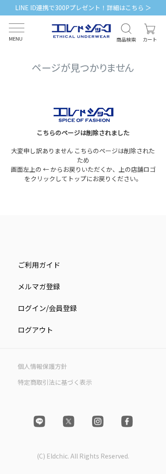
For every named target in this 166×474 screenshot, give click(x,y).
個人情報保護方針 (42, 366)
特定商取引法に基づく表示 (55, 382)
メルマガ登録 (39, 286)
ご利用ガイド (39, 264)
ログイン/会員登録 (47, 308)
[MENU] (16, 27)
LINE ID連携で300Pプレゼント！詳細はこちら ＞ (83, 7)
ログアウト (35, 329)
